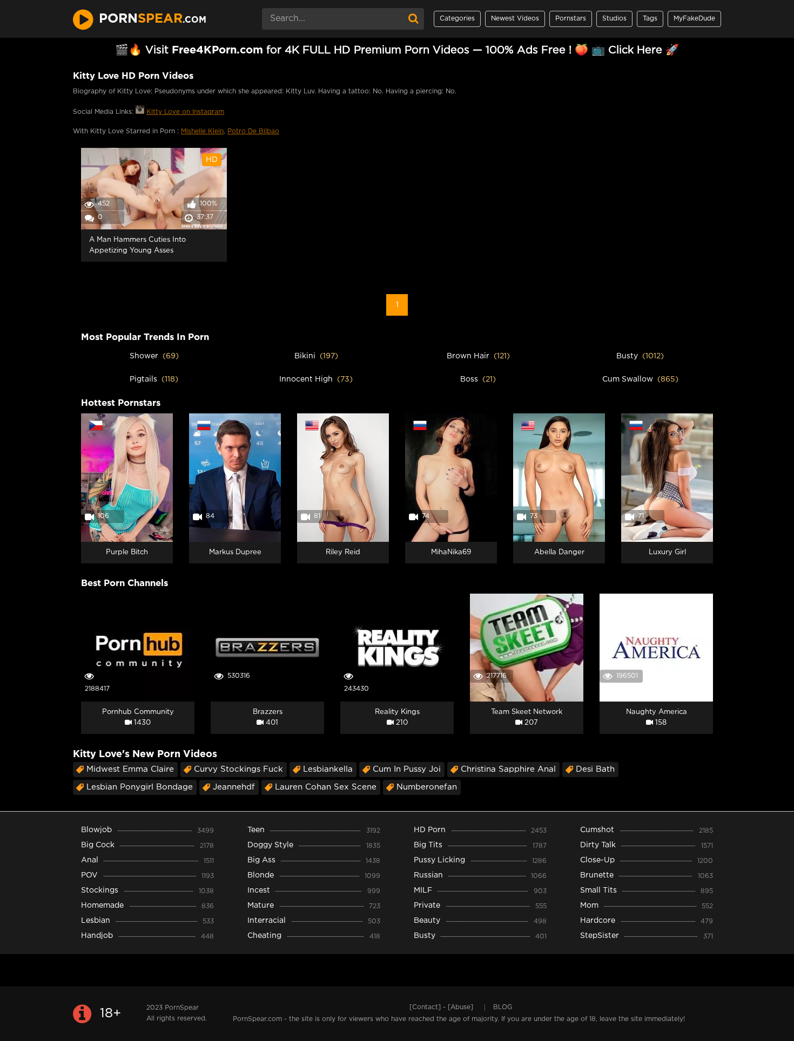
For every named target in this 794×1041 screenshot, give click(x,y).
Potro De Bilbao (253, 131)
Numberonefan (426, 787)
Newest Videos (515, 19)
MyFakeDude (694, 19)
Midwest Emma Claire (130, 769)
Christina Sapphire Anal (508, 769)
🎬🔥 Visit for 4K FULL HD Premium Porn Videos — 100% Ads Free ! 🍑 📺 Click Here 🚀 (397, 50)
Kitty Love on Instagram (185, 112)
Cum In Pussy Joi (407, 769)
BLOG (502, 1007)
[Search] (413, 19)
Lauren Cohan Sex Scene (325, 787)
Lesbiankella (328, 769)
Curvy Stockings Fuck (238, 769)
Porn (152, 19)
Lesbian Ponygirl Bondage (139, 787)
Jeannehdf (234, 787)
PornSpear (182, 1008)
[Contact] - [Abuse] (441, 1007)
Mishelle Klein (202, 131)
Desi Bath (595, 769)
